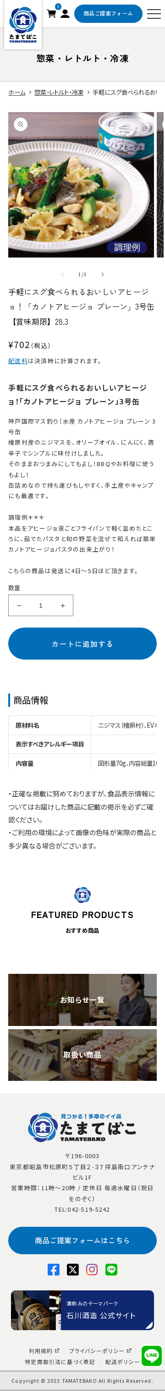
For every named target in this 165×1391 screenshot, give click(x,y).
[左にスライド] (62, 274)
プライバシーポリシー (97, 1350)
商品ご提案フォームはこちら (82, 1240)
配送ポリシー (122, 1361)
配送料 (18, 360)
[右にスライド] (103, 274)
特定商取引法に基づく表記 (60, 1361)
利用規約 (41, 1350)
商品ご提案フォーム (108, 13)
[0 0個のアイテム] (51, 12)
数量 (14, 587)
